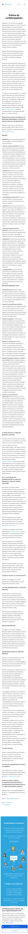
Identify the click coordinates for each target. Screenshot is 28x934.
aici (9, 559)
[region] (14, 920)
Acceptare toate (15, 926)
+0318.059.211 (8, 802)
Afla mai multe (14, 841)
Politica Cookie (9, 922)
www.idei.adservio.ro (10, 109)
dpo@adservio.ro (9, 131)
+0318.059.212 (6, 804)
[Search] (23, 4)
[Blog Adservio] (9, 4)
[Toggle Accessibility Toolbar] (3, 927)
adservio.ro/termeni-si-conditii (12, 776)
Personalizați (15, 930)
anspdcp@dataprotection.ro (12, 798)
